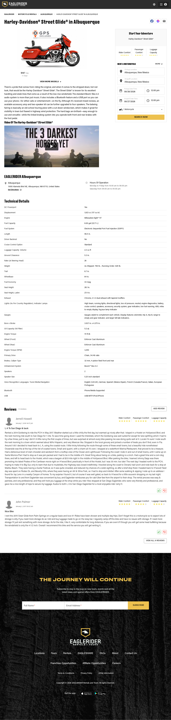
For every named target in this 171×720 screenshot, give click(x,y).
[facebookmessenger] (158, 21)
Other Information (106, 673)
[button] (141, 109)
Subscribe (138, 605)
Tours (54, 653)
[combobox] (139, 72)
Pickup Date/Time (130, 89)
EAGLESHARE (85, 653)
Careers (116, 663)
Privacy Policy (86, 673)
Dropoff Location (131, 79)
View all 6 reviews (155, 541)
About (115, 653)
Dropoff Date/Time (131, 99)
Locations (39, 653)
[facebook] (151, 21)
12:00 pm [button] (155, 90)
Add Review (159, 409)
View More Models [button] (49, 82)
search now (141, 117)
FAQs (103, 653)
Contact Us (131, 653)
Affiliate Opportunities (94, 663)
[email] (164, 21)
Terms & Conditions (66, 673)
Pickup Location (131, 70)
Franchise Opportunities (63, 663)
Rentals (67, 653)
